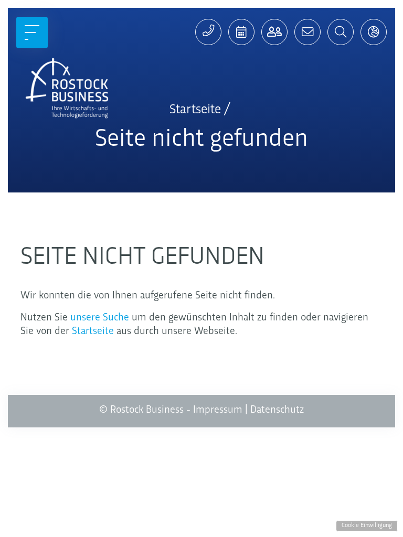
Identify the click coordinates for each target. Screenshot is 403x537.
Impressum (217, 410)
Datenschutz (277, 410)
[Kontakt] (274, 32)
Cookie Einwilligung (367, 526)
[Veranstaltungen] (241, 32)
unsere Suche (99, 318)
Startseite (93, 331)
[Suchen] (340, 32)
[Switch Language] (373, 32)
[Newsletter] (307, 32)
